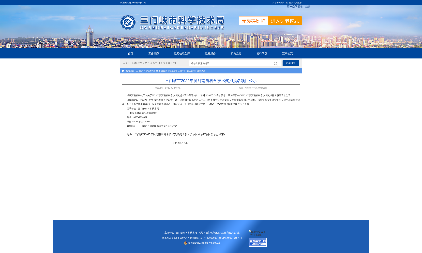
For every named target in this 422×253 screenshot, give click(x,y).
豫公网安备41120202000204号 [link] (204, 243)
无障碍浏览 (253, 20)
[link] (181, 53)
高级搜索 (290, 63)
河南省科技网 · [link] (279, 2)
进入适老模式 (285, 20)
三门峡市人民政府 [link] (294, 2)
